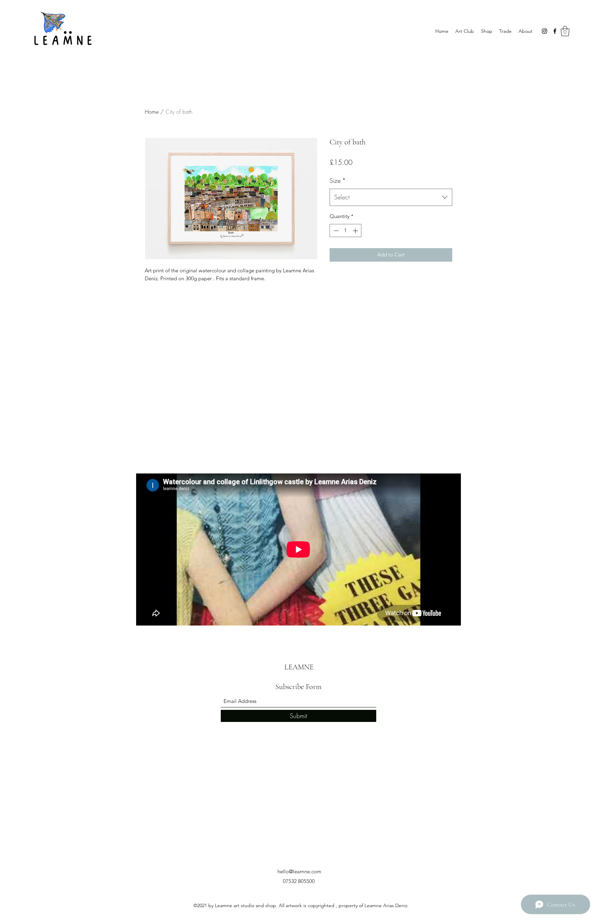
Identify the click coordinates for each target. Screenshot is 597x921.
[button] (565, 31)
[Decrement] (335, 230)
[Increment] (356, 230)
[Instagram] (544, 31)
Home (152, 111)
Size (338, 180)
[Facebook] (554, 31)
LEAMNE (299, 666)
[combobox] (391, 197)
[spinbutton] (345, 230)
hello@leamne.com (299, 871)
